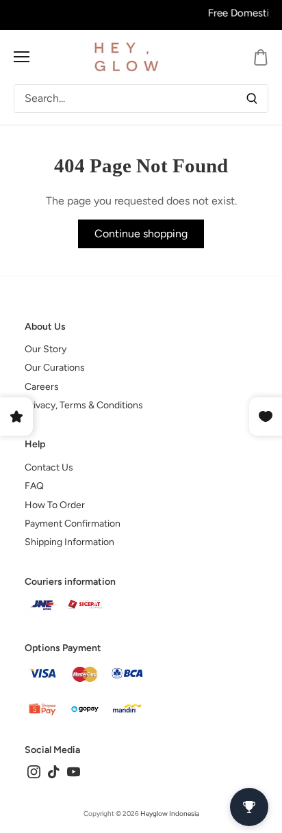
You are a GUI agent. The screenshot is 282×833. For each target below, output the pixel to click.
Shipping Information (69, 542)
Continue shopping (141, 233)
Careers (42, 387)
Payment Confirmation (72, 523)
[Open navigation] (21, 56)
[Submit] (252, 98)
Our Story (45, 349)
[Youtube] (73, 771)
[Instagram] (33, 771)
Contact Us (49, 467)
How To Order (55, 505)
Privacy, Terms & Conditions (84, 405)
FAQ (34, 486)
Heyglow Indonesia (169, 813)
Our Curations (55, 367)
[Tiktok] (53, 771)
